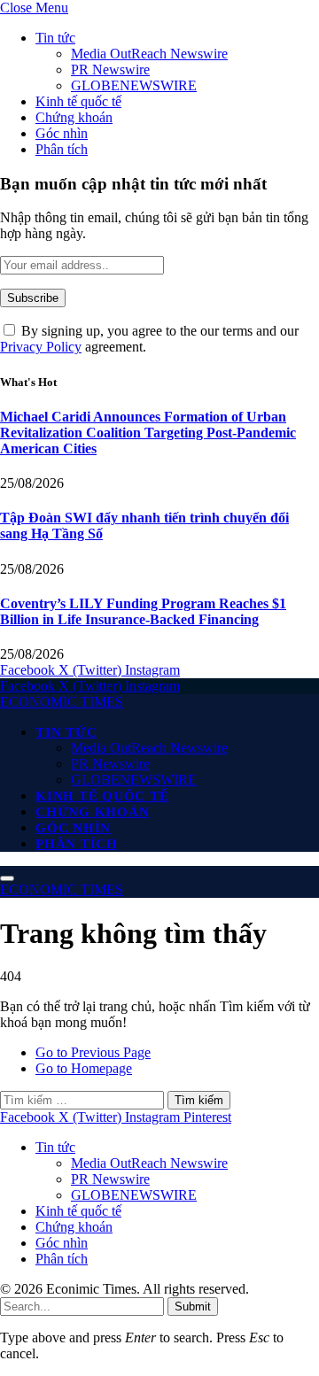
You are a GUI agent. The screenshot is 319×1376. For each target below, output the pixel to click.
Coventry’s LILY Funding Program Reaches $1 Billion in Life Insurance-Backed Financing (143, 611)
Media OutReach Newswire (149, 53)
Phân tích (61, 149)
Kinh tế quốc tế (78, 101)
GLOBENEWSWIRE (134, 85)
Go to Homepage (83, 1068)
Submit (193, 1306)
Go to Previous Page (93, 1052)
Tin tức (55, 37)
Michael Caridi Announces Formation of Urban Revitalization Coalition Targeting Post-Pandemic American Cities (148, 432)
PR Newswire (110, 69)
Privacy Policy (41, 346)
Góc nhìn (61, 133)
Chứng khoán (74, 117)
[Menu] (7, 878)
